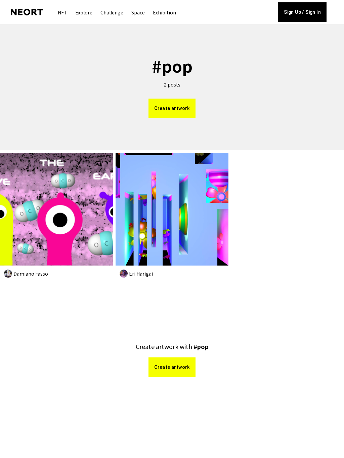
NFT (62, 12)
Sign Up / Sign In (302, 12)
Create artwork (172, 108)
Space (138, 12)
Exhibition (164, 12)
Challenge (111, 12)
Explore (83, 12)
